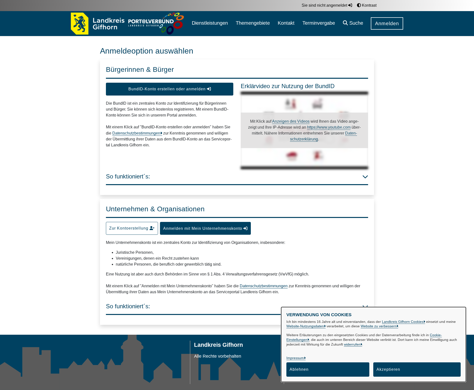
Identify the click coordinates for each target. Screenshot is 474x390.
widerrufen (352, 344)
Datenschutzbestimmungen (136, 133)
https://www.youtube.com (329, 127)
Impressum (295, 358)
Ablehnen (299, 369)
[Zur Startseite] (97, 23)
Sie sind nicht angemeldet (325, 5)
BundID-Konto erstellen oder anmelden (167, 89)
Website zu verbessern (378, 326)
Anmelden (387, 23)
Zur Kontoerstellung (129, 228)
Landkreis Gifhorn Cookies (402, 322)
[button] (353, 23)
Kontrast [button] (368, 5)
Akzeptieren (388, 369)
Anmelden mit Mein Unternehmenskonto (203, 228)
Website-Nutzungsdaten (305, 326)
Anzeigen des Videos (291, 121)
